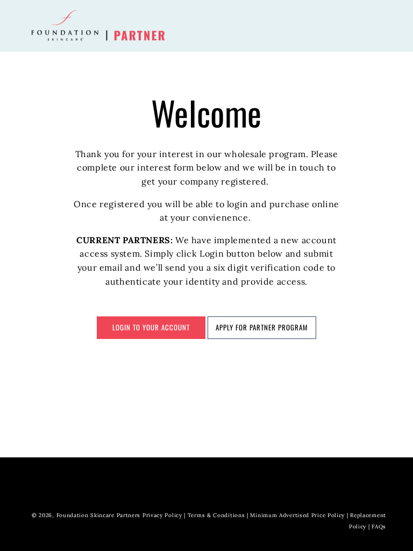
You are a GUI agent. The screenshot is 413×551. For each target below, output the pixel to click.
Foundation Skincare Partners (98, 515)
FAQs (379, 526)
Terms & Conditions (216, 515)
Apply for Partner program (262, 327)
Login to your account (151, 327)
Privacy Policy (162, 515)
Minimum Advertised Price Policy (297, 515)
